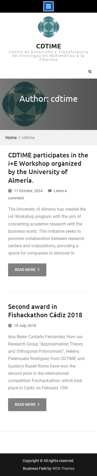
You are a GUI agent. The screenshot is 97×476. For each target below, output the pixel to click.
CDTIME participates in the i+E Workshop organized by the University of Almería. (48, 167)
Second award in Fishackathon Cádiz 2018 (45, 310)
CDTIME (48, 46)
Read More (25, 269)
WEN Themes (63, 468)
